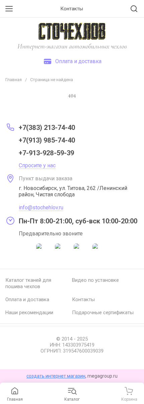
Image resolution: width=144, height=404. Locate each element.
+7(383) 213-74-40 (47, 128)
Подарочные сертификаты (103, 313)
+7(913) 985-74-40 (47, 140)
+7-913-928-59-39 (46, 153)
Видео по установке (95, 280)
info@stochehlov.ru (41, 207)
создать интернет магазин (55, 376)
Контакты (83, 299)
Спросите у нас (37, 165)
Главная (13, 79)
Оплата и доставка (27, 299)
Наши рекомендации (29, 313)
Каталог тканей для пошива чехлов (28, 283)
